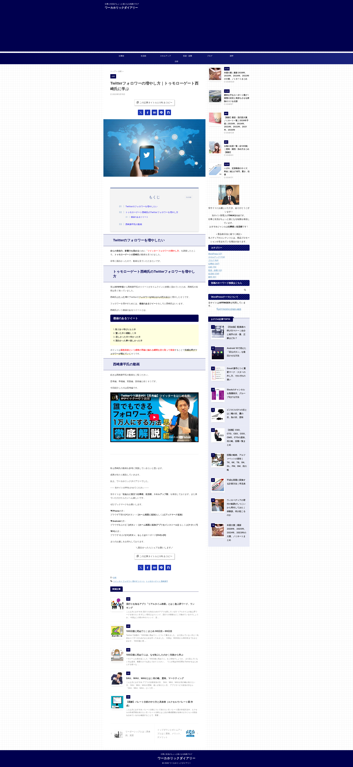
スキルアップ (165, 56)
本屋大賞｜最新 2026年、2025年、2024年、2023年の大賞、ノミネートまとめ (236, 75)
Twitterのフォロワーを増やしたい (141, 206)
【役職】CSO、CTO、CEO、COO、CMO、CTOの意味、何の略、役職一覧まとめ (237, 437)
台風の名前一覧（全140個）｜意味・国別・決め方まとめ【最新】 (236, 149)
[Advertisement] (176, 32)
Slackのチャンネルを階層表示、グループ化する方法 (236, 393)
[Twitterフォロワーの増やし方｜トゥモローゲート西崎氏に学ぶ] (154, 112)
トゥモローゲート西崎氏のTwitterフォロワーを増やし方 (151, 212)
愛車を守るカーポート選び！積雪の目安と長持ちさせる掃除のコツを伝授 (236, 98)
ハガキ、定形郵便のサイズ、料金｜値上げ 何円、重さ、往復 (237, 171)
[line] (161, 112)
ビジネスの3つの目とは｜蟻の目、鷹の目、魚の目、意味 (237, 413)
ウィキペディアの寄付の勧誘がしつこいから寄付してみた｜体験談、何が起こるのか (236, 507)
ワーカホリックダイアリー (121, 7)
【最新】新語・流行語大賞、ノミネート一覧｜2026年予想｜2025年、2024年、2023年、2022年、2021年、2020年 (236, 123)
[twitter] (140, 112)
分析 (176, 61)
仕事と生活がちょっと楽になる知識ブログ (176, 754)
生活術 (143, 56)
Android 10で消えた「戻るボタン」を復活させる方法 (236, 352)
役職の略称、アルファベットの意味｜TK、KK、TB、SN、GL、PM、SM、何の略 (237, 462)
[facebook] (147, 112)
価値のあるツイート (139, 217)
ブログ (209, 56)
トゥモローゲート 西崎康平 (157, 581)
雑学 (231, 56)
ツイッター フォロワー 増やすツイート (129, 581)
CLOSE (188, 197)
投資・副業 (187, 56)
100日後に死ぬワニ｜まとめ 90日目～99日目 (149, 631)
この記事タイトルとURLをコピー (155, 102)
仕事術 (121, 56)
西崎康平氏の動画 (133, 224)
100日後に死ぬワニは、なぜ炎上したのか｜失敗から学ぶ (154, 654)
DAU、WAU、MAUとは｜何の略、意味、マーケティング (155, 678)
